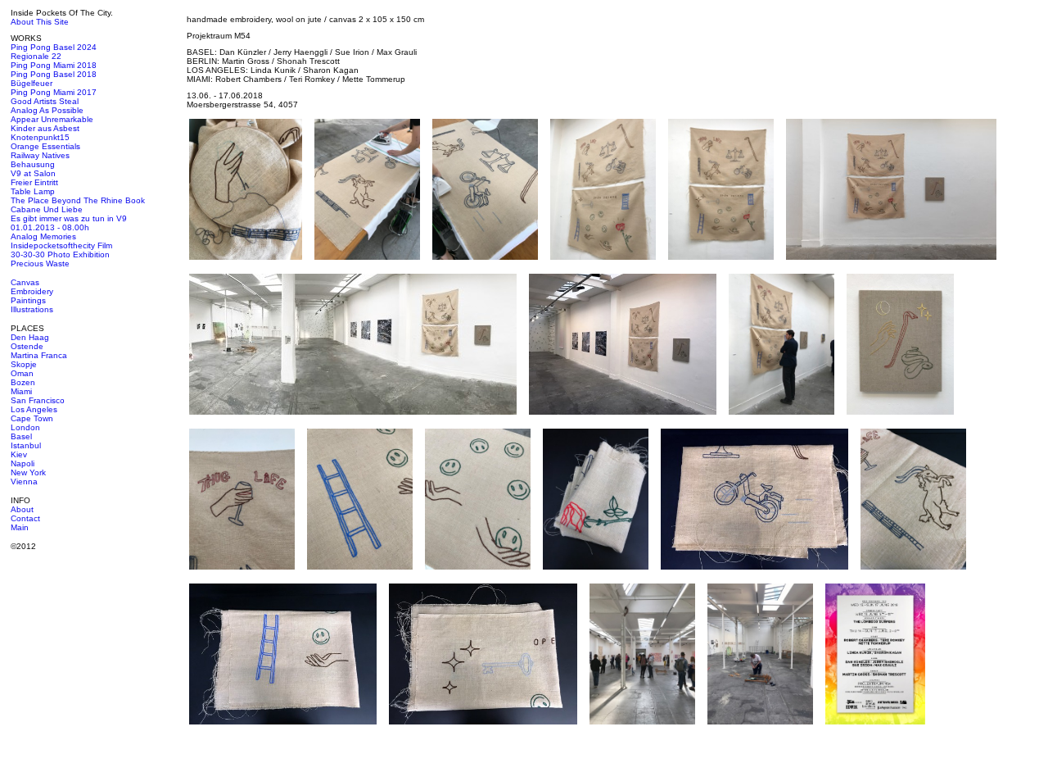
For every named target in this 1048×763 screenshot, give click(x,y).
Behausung (33, 164)
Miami (21, 391)
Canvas (25, 282)
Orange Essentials (45, 146)
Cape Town (32, 418)
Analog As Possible (47, 110)
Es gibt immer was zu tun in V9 (69, 218)
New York (28, 472)
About (22, 509)
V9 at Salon (33, 173)
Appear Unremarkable (52, 119)
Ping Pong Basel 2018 (54, 74)
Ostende (27, 346)
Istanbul (26, 445)
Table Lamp (33, 191)
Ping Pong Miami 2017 (54, 92)
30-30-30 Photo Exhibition (60, 254)
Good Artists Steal (45, 101)
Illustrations (32, 309)
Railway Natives (40, 155)
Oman (22, 373)
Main (20, 527)
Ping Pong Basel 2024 (54, 47)
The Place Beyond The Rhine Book (78, 200)
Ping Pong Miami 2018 (54, 65)
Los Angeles (34, 409)
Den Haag (30, 337)
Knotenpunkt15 (40, 137)
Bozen (23, 382)
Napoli (22, 463)
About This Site (40, 21)
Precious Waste (40, 263)
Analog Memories (43, 236)
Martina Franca (39, 355)
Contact (25, 518)
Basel (21, 436)
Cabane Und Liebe (47, 209)
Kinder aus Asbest (45, 128)
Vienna (24, 481)
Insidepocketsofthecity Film (61, 245)
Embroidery (32, 291)
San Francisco (38, 400)
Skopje (24, 364)
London (25, 427)
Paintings (28, 300)
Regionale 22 (36, 56)
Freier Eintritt (34, 182)
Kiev (19, 454)
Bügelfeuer (31, 83)
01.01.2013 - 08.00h (50, 227)
